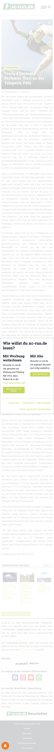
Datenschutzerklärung (13, 383)
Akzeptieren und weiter (14, 390)
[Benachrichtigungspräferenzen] (5, 746)
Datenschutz (28, 403)
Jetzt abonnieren (40, 374)
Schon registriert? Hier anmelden (35, 409)
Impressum (14, 403)
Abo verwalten (44, 403)
